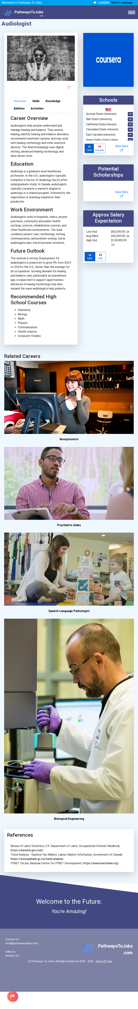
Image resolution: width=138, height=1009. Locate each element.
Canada (99, 150)
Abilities (19, 108)
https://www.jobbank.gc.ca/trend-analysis (37, 859)
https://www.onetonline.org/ (101, 863)
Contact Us (12, 939)
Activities (37, 108)
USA (89, 150)
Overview (20, 101)
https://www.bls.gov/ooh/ (27, 850)
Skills (36, 101)
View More (121, 146)
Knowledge (53, 101)
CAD (100, 258)
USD (90, 258)
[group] (95, 148)
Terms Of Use (103, 961)
